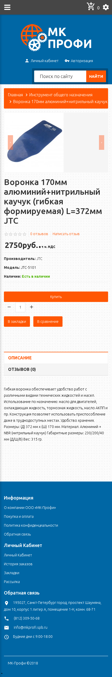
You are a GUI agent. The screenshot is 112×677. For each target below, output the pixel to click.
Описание (20, 357)
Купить (56, 297)
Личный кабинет (45, 61)
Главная (15, 94)
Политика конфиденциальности (31, 525)
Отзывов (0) (22, 369)
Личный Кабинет (18, 555)
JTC (39, 259)
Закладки (11, 573)
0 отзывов (39, 234)
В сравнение (48, 321)
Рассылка (12, 582)
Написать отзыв (66, 234)
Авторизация (82, 61)
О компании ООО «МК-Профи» (30, 508)
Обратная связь (17, 534)
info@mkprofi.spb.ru (30, 627)
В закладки (17, 321)
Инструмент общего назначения (60, 94)
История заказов (18, 564)
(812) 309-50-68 (27, 618)
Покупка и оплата (19, 516)
